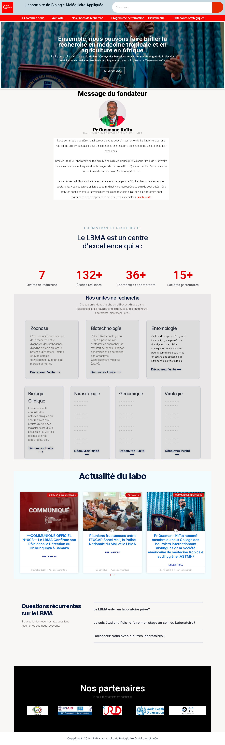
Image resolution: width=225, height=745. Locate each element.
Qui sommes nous (32, 18)
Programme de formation (127, 18)
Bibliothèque (156, 18)
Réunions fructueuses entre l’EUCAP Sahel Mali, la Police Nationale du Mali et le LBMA (112, 540)
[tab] (148, 609)
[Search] (217, 7)
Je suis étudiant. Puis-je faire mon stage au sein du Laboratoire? (144, 623)
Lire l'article (49, 556)
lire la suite (144, 197)
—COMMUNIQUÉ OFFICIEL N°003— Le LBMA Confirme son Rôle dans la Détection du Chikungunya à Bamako (49, 542)
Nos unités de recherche (87, 18)
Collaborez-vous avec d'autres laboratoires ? (129, 636)
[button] (109, 85)
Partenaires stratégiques (188, 18)
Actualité (58, 18)
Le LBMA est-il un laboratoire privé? (122, 609)
